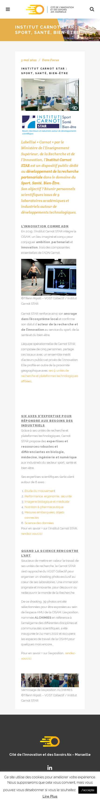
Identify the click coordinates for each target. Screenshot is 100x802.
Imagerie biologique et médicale (47, 501)
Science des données (39, 523)
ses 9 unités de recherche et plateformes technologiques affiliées (49, 376)
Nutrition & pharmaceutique (44, 507)
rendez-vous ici (31, 533)
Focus (54, 60)
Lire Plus (50, 796)
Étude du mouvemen (39, 491)
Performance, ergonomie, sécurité (48, 496)
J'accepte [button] (87, 790)
